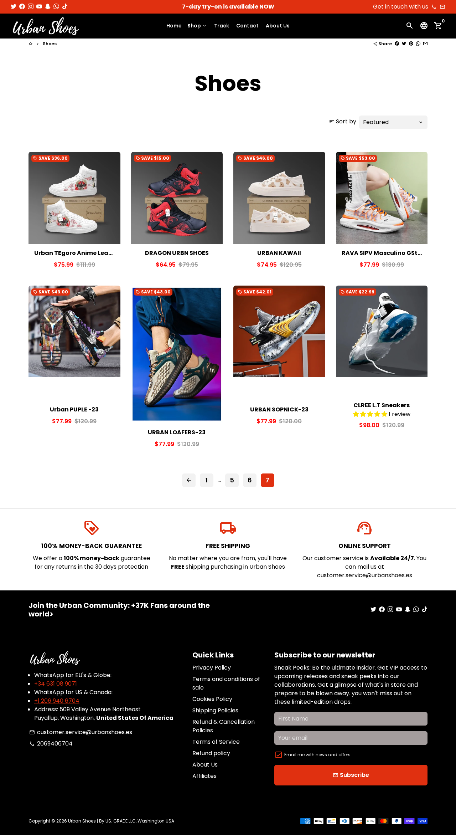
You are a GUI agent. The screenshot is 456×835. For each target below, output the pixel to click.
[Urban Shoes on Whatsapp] (56, 6)
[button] (371, 414)
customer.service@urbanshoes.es (80, 732)
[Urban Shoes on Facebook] (22, 6)
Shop (197, 26)
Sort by (342, 121)
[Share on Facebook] (397, 44)
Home (174, 26)
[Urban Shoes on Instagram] (30, 6)
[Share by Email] (425, 44)
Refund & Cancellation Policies (223, 726)
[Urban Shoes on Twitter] (13, 6)
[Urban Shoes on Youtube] (39, 6)
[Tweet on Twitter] (404, 44)
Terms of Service (216, 742)
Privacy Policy (211, 668)
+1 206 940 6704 (56, 701)
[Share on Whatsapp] (418, 44)
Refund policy (211, 753)
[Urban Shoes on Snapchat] (48, 6)
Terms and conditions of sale (226, 683)
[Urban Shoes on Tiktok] (65, 6)
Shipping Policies (215, 710)
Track (221, 26)
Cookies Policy (212, 699)
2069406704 (51, 743)
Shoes (50, 44)
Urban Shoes (82, 821)
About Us (278, 26)
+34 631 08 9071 (55, 684)
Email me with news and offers (317, 755)
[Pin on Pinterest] (411, 44)
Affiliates (204, 776)
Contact (247, 26)
